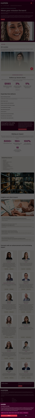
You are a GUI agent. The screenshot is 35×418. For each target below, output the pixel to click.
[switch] (3, 412)
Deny (26, 415)
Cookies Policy (16, 410)
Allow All (9, 415)
